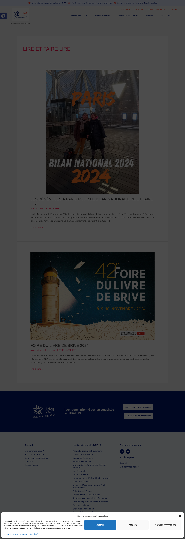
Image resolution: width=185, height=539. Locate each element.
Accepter (100, 525)
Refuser (133, 525)
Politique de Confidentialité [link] (28, 534)
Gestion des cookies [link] (11, 534)
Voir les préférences (165, 525)
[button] (180, 516)
